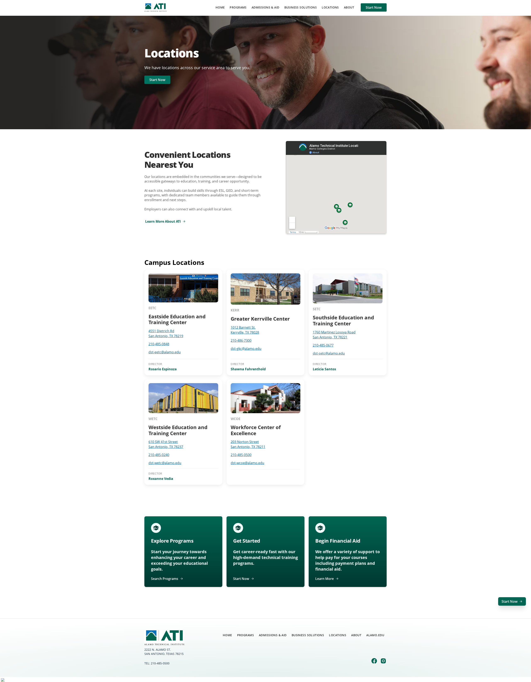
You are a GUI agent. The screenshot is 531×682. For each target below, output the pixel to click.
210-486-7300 (241, 340)
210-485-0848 (159, 344)
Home (220, 7)
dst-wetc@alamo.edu (165, 463)
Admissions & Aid (265, 7)
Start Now (374, 7)
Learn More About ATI (163, 221)
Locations (330, 7)
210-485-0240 (159, 455)
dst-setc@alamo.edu (329, 353)
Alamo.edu (375, 635)
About (349, 7)
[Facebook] (374, 661)
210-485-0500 (241, 455)
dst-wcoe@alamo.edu (247, 463)
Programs (238, 7)
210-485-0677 (323, 345)
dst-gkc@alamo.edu (246, 348)
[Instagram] (383, 661)
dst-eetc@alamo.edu (165, 352)
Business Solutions (300, 7)
